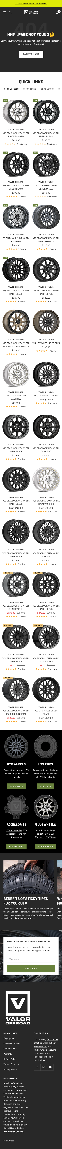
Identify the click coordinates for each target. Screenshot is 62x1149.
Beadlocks (47, 89)
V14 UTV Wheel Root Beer (46, 343)
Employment (9, 1038)
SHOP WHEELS (11, 89)
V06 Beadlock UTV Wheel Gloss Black (46, 660)
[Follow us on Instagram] (43, 1067)
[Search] (10, 12)
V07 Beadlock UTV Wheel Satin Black (46, 607)
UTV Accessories (14, 830)
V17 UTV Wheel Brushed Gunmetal (16, 239)
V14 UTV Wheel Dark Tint (46, 395)
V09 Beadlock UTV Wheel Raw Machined (46, 502)
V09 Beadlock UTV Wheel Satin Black (16, 502)
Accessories (16, 846)
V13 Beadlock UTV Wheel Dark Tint (46, 450)
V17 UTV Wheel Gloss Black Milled (46, 187)
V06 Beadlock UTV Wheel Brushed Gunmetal (16, 712)
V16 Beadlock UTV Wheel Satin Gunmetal (46, 239)
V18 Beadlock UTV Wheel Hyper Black (46, 135)
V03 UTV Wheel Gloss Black (46, 712)
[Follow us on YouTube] (50, 1067)
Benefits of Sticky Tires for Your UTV (25, 900)
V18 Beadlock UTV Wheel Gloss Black (16, 187)
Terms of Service (11, 1064)
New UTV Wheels (11, 1043)
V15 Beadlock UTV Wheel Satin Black (46, 292)
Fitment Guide (10, 1048)
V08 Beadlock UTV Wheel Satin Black (16, 555)
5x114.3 (40, 837)
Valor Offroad (16, 129)
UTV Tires (45, 786)
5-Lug (52, 834)
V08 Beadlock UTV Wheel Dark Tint (46, 555)
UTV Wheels (16, 786)
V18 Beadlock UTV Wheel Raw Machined (16, 135)
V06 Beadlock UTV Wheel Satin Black (16, 660)
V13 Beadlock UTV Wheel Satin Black (16, 450)
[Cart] (57, 12)
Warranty (7, 1054)
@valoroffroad (40, 1046)
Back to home (31, 54)
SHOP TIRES (29, 89)
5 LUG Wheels (45, 846)
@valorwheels (40, 1050)
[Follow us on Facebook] (37, 1067)
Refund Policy (9, 1059)
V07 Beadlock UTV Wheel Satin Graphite (15, 607)
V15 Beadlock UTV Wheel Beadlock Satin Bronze (16, 344)
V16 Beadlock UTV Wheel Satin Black (16, 292)
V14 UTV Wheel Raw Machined (16, 397)
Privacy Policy (10, 1069)
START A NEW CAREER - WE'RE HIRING (31, 3)
